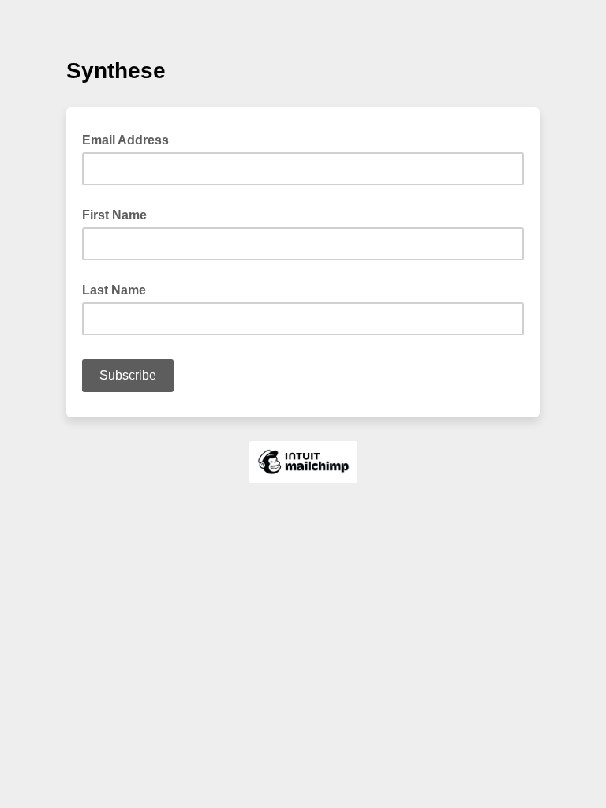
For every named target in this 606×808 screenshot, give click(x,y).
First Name (114, 215)
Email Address (130, 139)
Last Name (114, 290)
